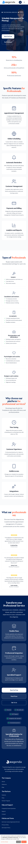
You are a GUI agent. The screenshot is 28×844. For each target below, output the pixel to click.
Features (4, 795)
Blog (3, 787)
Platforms (4, 784)
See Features (8, 42)
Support (4, 811)
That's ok (24, 841)
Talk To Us (14, 702)
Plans (3, 797)
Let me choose (4, 841)
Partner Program (6, 800)
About (3, 781)
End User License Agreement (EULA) (11, 822)
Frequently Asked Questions (9, 808)
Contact (4, 814)
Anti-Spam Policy (6, 827)
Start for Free (8, 36)
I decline (18, 841)
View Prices (14, 696)
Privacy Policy (5, 824)
